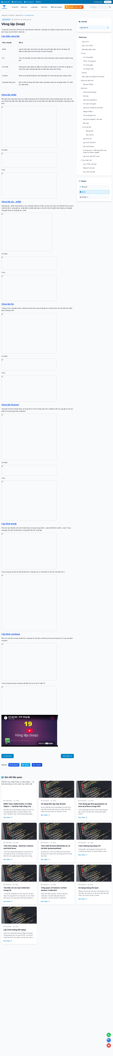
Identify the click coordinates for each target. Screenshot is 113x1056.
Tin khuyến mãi (88, 69)
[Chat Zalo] (109, 1040)
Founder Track (74, 7)
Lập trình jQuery (88, 146)
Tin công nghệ (88, 57)
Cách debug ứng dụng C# (89, 846)
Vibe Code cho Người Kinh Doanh (93, 76)
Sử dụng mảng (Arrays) (88, 888)
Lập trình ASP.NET (89, 142)
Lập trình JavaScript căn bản (93, 108)
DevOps (85, 96)
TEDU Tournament (89, 61)
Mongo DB (89, 131)
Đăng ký (107, 2)
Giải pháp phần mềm (89, 49)
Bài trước (8, 756)
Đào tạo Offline (88, 84)
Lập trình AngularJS (90, 100)
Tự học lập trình (86, 160)
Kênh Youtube (18, 2)
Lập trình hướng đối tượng (15, 930)
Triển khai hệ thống (89, 92)
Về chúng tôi (30, 2)
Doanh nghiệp (57, 7)
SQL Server (90, 135)
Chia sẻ (84, 73)
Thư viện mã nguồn (89, 104)
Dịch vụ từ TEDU (87, 45)
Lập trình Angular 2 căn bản (92, 119)
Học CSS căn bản (89, 172)
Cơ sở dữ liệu (86, 127)
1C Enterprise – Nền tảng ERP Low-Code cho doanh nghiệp (95, 151)
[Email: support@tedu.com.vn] (109, 1045)
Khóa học (24, 7)
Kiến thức (44, 7)
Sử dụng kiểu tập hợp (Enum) (53, 804)
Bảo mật (86, 123)
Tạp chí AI (85, 42)
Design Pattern (88, 111)
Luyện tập (34, 7)
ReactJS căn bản (89, 168)
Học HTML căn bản (89, 164)
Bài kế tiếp (66, 756)
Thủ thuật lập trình (89, 115)
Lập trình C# (19, 15)
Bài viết (11, 15)
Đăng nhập (99, 2)
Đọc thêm (7, 817)
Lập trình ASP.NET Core (91, 156)
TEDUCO (38, 2)
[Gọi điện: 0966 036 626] (109, 1035)
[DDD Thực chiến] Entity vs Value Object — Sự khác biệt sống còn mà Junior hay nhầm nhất (19, 806)
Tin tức (83, 53)
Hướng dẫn (6, 2)
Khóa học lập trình (87, 80)
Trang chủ (15, 7)
